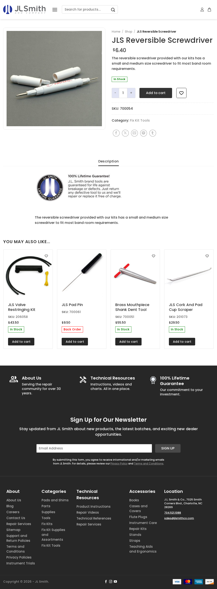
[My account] (202, 10)
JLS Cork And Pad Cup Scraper (185, 307)
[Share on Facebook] (116, 133)
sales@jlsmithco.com (179, 518)
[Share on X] (125, 133)
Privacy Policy (119, 463)
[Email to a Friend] (134, 133)
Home (116, 32)
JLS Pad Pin (72, 304)
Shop (128, 32)
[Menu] (55, 9)
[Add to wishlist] (181, 93)
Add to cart (156, 93)
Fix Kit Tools (140, 120)
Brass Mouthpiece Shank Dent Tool (132, 307)
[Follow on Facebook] (106, 581)
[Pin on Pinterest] (143, 133)
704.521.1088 (172, 512)
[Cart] (209, 10)
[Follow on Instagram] (110, 581)
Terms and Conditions (148, 463)
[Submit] (113, 9)
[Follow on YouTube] (115, 581)
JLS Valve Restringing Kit (21, 307)
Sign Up (167, 448)
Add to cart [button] (21, 342)
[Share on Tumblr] (152, 133)
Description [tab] (108, 161)
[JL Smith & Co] (24, 9)
